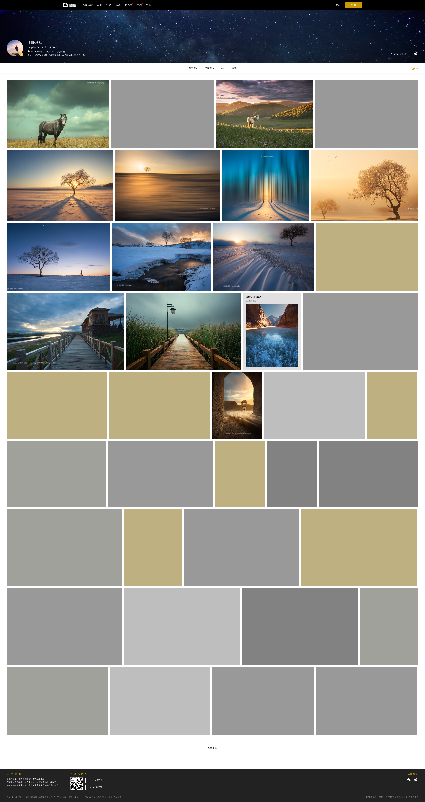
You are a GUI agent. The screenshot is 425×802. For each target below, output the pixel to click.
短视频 (129, 4)
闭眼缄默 (16, 88)
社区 (109, 4)
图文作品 (193, 68)
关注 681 (36, 47)
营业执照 (74, 797)
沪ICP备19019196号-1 (58, 797)
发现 (139, 4)
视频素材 (87, 4)
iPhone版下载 (96, 780)
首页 (99, 4)
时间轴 (414, 68)
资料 (234, 68)
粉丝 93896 (50, 47)
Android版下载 (96, 787)
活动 (118, 4)
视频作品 (209, 68)
